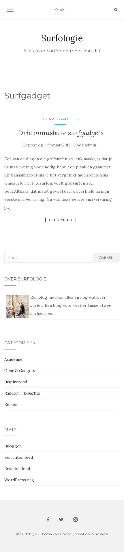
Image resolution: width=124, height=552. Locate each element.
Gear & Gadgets (61, 119)
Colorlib (66, 534)
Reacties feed (17, 468)
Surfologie (62, 38)
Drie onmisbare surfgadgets (61, 132)
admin (90, 145)
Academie (13, 359)
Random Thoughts (22, 393)
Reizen (10, 404)
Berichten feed (18, 457)
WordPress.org (19, 479)
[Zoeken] (116, 9)
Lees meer (61, 220)
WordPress (99, 534)
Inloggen (13, 446)
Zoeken (106, 257)
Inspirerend (15, 381)
